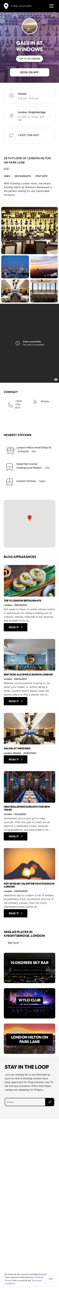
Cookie (37, 1277)
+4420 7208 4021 (28, 135)
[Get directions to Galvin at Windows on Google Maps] (29, 523)
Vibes (7, 176)
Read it (14, 627)
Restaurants (23, 176)
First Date (41, 176)
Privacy (8, 1280)
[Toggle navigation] (50, 6)
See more (13, 942)
